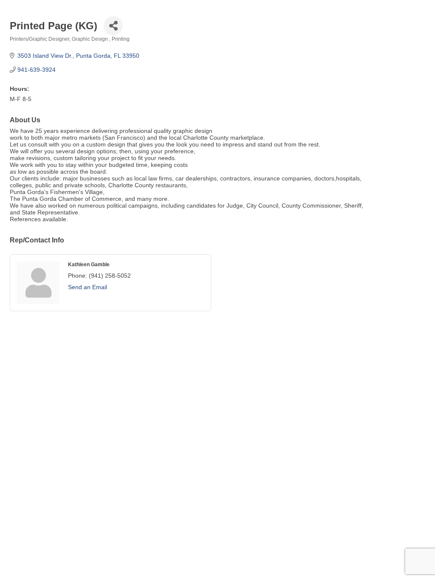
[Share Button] (113, 25)
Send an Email (87, 287)
